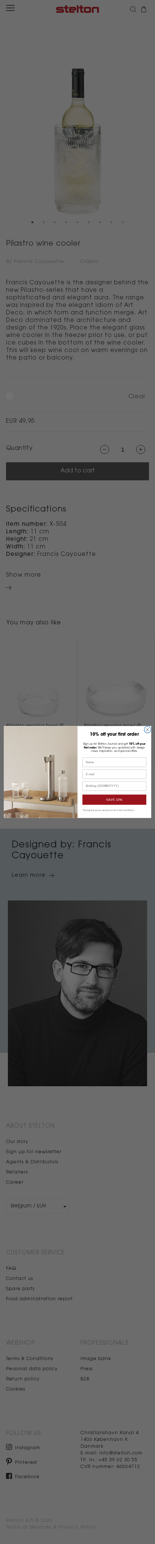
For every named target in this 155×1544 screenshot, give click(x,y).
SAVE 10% (114, 800)
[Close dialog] (147, 729)
